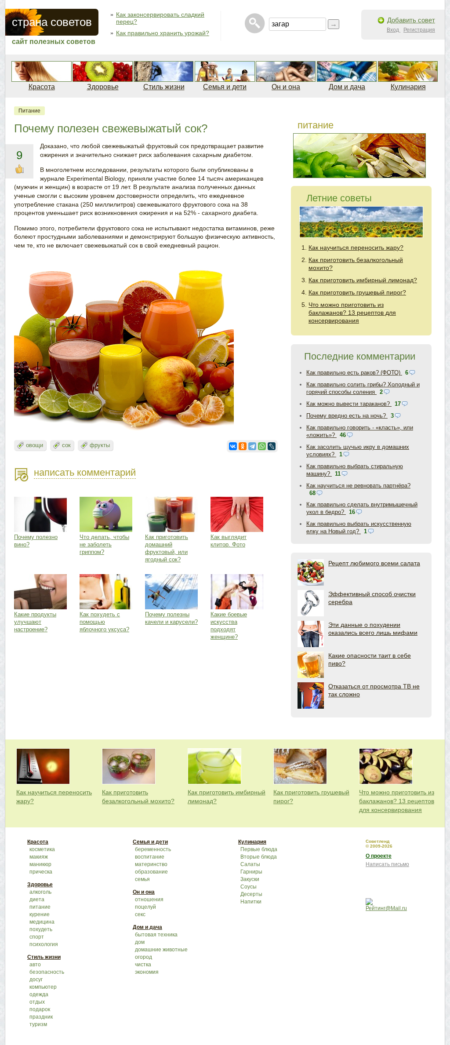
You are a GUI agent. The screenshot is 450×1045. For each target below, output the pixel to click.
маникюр (40, 864)
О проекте (379, 856)
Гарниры (251, 872)
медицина (41, 922)
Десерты (251, 894)
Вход (393, 30)
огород (143, 957)
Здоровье (103, 87)
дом (140, 942)
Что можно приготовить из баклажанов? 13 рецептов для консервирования (352, 312)
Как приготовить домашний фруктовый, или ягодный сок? (166, 548)
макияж (38, 857)
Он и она (286, 87)
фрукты (100, 445)
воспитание (149, 857)
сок (66, 445)
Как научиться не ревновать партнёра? (358, 485)
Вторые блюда (258, 857)
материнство (151, 864)
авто (35, 964)
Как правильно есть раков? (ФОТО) (354, 372)
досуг (36, 979)
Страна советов (52, 22)
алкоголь (40, 892)
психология (43, 944)
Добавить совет (411, 20)
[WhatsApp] (262, 446)
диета (36, 899)
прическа (40, 872)
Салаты (250, 864)
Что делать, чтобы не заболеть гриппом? (104, 544)
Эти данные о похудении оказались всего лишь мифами (372, 628)
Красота (42, 87)
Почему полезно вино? (36, 541)
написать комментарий (85, 472)
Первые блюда (258, 849)
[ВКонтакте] (233, 446)
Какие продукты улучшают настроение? (35, 622)
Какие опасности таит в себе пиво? (369, 659)
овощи (34, 445)
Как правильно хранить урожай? (162, 32)
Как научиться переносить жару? (355, 247)
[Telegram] (252, 446)
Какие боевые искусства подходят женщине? (228, 625)
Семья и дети (225, 87)
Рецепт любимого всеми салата (374, 563)
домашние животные (161, 950)
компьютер (43, 987)
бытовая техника (156, 935)
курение (39, 914)
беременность (153, 849)
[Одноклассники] (243, 446)
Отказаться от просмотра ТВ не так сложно (374, 690)
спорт (36, 937)
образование (151, 872)
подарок (39, 1009)
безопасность (46, 972)
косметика (42, 849)
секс (140, 914)
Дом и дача (347, 87)
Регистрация (419, 30)
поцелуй (145, 907)
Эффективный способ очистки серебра (372, 597)
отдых (37, 1002)
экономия (147, 972)
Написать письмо (387, 864)
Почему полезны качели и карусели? (171, 618)
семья (142, 879)
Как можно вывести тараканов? (349, 404)
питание (29, 111)
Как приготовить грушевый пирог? (357, 292)
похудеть (40, 929)
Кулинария (408, 87)
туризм (38, 1024)
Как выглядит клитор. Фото (228, 541)
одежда (38, 994)
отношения (149, 899)
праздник (41, 1017)
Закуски (249, 879)
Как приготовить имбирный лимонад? (362, 280)
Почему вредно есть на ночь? (347, 415)
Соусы (248, 887)
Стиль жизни (164, 87)
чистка (143, 964)
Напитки (250, 902)
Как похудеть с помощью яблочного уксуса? (104, 622)
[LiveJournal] (272, 446)
